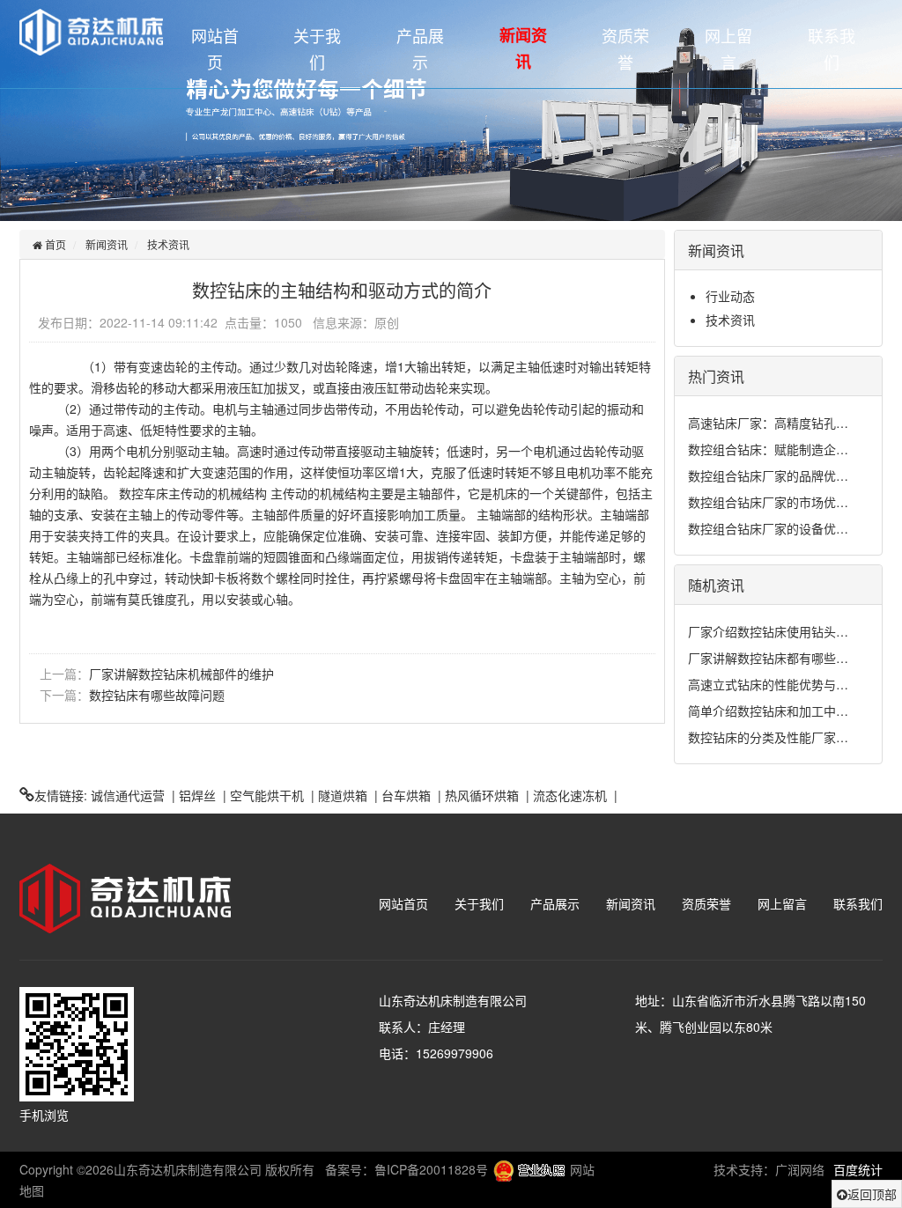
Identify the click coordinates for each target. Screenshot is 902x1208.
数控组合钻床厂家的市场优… (768, 502)
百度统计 (858, 1169)
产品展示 (420, 48)
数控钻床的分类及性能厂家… (768, 737)
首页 (54, 244)
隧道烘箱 (342, 795)
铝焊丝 (197, 795)
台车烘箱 (406, 795)
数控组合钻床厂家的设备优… (768, 528)
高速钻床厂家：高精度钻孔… (768, 422)
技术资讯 (168, 244)
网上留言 (728, 48)
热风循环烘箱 (482, 795)
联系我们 (831, 48)
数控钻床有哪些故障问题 (157, 694)
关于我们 (317, 48)
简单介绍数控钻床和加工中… (768, 710)
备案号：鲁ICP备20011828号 (406, 1169)
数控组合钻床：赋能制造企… (768, 449)
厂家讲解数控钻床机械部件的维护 (181, 673)
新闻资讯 (523, 48)
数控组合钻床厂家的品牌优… (768, 475)
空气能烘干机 (267, 795)
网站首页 (215, 48)
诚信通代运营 (128, 795)
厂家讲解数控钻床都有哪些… (768, 658)
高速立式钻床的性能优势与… (768, 684)
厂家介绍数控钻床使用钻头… (768, 631)
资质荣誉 (625, 48)
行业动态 (730, 296)
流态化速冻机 (570, 795)
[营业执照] (529, 1169)
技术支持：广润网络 (768, 1169)
